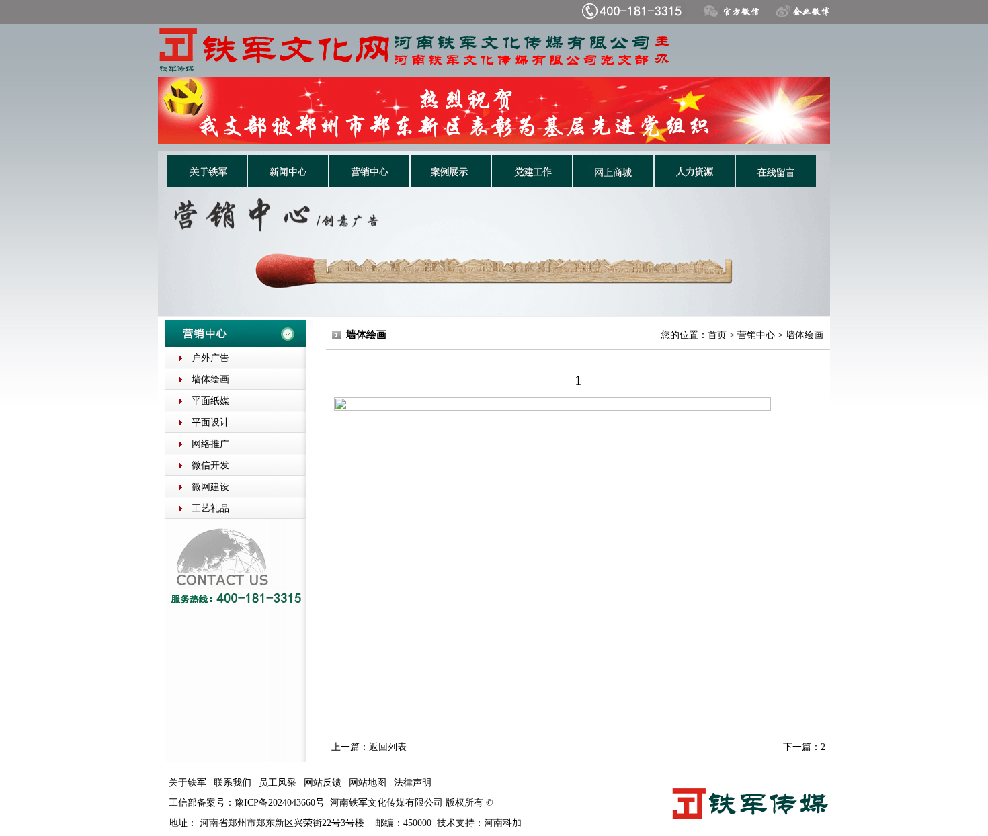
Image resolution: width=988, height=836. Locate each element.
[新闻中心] (288, 184)
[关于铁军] (206, 184)
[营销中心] (369, 184)
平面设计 (210, 422)
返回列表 (388, 747)
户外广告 (210, 358)
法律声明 (412, 783)
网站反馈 (322, 783)
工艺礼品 (210, 508)
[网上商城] (613, 184)
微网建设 (210, 487)
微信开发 (210, 465)
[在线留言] (776, 184)
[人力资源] (694, 184)
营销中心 (756, 335)
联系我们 (232, 783)
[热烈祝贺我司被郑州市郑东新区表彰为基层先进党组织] (494, 141)
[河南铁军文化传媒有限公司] (493, 74)
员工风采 (277, 783)
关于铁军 (187, 783)
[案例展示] (450, 184)
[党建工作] (532, 184)
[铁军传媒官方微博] (796, 20)
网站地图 (367, 783)
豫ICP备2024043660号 (280, 803)
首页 (717, 335)
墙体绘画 (210, 379)
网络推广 (210, 444)
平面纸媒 (210, 401)
